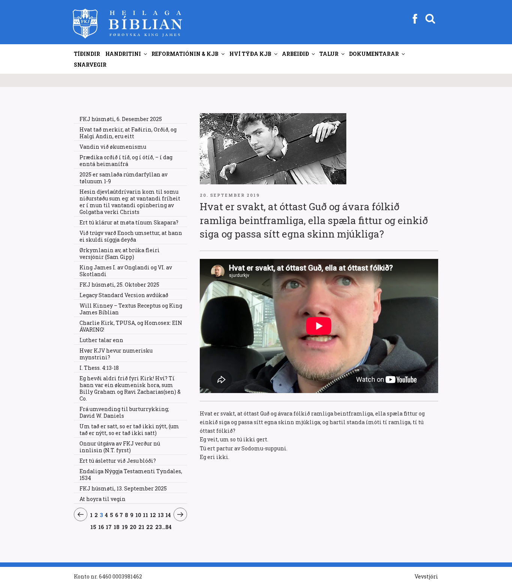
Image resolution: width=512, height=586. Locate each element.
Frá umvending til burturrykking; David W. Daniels (124, 412)
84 (168, 527)
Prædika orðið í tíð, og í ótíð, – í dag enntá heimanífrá (125, 160)
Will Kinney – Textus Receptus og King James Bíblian (130, 309)
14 (168, 515)
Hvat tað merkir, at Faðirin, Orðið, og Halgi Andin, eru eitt (128, 133)
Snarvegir (90, 64)
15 (93, 527)
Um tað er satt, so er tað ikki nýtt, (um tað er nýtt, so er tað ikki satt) (129, 430)
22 (150, 527)
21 (141, 527)
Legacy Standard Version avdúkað (123, 295)
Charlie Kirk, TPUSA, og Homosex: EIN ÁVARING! (130, 326)
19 (124, 527)
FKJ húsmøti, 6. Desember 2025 (120, 119)
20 (133, 527)
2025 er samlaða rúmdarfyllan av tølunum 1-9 (123, 178)
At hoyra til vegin (102, 498)
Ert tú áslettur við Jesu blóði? (117, 460)
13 (160, 515)
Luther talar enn (101, 340)
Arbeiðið (295, 53)
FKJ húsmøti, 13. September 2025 (123, 488)
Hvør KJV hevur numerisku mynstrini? (116, 354)
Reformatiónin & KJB (185, 53)
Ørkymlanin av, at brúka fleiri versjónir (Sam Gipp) (119, 253)
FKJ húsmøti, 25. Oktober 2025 (119, 284)
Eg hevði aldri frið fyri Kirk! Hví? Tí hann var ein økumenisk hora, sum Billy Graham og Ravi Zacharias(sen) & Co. (130, 388)
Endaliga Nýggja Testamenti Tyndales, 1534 (130, 474)
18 (116, 527)
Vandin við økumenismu (112, 146)
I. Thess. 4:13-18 (99, 367)
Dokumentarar (374, 53)
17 (108, 527)
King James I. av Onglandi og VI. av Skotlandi (125, 271)
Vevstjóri (426, 576)
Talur (328, 53)
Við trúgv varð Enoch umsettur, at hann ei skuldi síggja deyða (130, 236)
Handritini (123, 53)
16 (101, 527)
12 (153, 515)
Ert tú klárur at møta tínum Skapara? (128, 222)
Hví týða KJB (250, 53)
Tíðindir (87, 53)
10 (138, 515)
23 (158, 527)
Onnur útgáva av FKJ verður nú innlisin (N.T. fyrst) (119, 447)
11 (145, 515)
